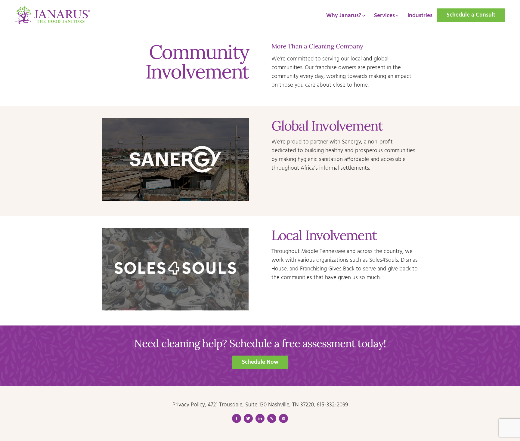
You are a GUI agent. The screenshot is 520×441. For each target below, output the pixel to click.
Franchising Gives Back (327, 268)
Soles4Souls (383, 260)
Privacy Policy (188, 404)
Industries (419, 15)
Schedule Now (260, 362)
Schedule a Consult (471, 15)
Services (384, 15)
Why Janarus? (343, 15)
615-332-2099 (332, 404)
